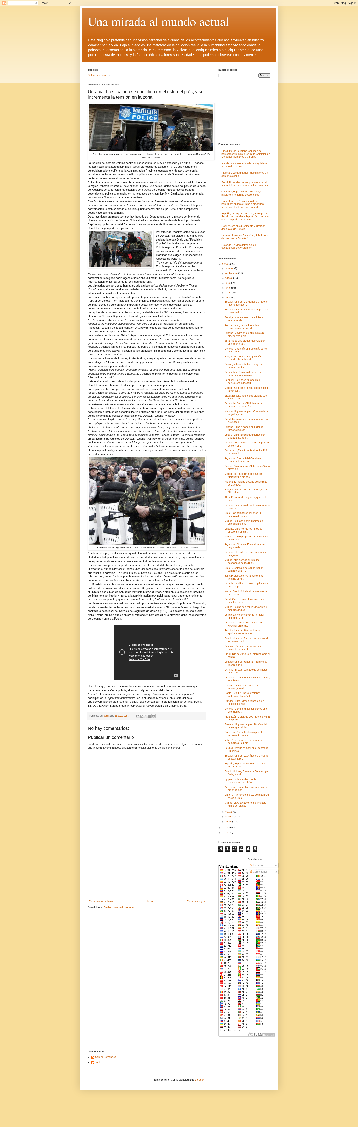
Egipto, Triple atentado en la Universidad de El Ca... (240, 781)
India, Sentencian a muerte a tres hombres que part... (243, 741)
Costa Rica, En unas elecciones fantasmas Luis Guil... (242, 694)
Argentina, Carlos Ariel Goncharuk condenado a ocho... (244, 460)
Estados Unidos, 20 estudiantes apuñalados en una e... (242, 632)
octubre (229, 268)
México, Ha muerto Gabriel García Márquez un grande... (244, 475)
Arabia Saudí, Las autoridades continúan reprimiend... (242, 327)
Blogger (199, 1079)
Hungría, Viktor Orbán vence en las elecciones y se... (244, 702)
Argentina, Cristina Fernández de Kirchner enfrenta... (243, 624)
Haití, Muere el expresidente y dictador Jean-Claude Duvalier (243, 227)
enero (228, 821)
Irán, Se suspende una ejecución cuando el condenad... (243, 358)
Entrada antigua (196, 901)
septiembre (231, 273)
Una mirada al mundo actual (158, 21)
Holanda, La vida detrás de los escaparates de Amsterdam (238, 246)
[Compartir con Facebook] (150, 716)
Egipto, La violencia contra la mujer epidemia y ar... (244, 616)
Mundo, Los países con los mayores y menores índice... (246, 608)
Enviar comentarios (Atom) (119, 907)
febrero (229, 816)
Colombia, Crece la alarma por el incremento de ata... (243, 734)
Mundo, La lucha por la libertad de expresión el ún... (244, 522)
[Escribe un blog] (142, 716)
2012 (225, 832)
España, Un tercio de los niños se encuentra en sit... (243, 530)
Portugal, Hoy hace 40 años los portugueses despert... (242, 381)
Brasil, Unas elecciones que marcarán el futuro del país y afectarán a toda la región (245, 184)
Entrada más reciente (101, 901)
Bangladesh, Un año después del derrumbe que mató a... (243, 373)
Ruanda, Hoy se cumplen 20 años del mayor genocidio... (246, 726)
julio (227, 283)
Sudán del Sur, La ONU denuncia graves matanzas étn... (243, 405)
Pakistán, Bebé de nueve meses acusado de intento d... (243, 648)
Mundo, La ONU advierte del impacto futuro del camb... (245, 804)
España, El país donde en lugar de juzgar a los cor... (244, 428)
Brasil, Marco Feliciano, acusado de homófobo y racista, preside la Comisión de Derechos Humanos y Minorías (245, 154)
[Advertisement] (147, 869)
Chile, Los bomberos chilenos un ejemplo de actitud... (243, 514)
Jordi (98, 1062)
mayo (228, 292)
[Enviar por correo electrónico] (138, 716)
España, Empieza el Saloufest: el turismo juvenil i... (243, 687)
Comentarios (259, 871)
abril (228, 297)
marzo (229, 811)
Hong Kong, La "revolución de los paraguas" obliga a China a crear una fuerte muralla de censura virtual (242, 204)
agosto (229, 278)
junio (228, 287)
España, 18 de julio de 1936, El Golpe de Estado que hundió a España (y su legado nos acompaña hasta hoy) (245, 216)
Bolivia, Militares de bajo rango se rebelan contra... (244, 366)
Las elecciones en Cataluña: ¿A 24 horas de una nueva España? (244, 237)
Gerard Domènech (105, 1057)
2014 (225, 264)
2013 (225, 827)
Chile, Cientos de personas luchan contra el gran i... (244, 569)
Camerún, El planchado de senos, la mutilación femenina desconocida (241, 193)
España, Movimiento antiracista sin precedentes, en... (244, 334)
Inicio (150, 901)
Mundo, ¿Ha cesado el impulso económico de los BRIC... (242, 561)
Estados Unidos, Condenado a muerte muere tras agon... (246, 303)
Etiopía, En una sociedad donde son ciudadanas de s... (245, 436)
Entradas (257, 865)
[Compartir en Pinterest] (153, 716)
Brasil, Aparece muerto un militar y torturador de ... (244, 319)
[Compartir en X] (146, 716)
